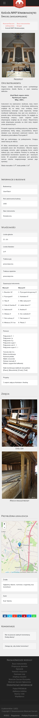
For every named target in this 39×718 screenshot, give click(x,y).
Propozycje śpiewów (20, 666)
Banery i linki (19, 694)
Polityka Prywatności (30, 715)
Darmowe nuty (19, 674)
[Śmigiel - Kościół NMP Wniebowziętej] (19, 545)
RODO (6, 715)
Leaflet (7, 572)
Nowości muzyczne (19, 672)
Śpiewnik (19, 669)
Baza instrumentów (19, 664)
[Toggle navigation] (4, 3)
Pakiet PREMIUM (19, 689)
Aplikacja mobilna (19, 691)
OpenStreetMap (15, 572)
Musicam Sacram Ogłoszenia (19, 682)
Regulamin (15, 715)
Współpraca (19, 696)
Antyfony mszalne (19, 677)
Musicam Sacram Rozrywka (19, 679)
